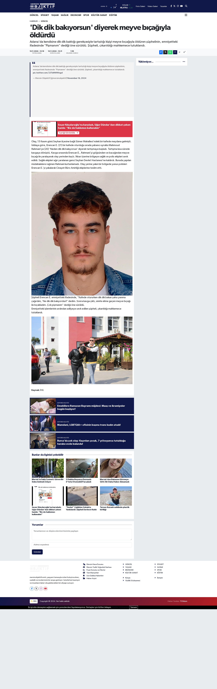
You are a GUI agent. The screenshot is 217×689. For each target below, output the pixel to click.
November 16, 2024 (76, 78)
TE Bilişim (183, 601)
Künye (127, 578)
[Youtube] (45, 589)
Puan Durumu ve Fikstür (96, 570)
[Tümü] (184, 62)
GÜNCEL (34, 15)
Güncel (44, 21)
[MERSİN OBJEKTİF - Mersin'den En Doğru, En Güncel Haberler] (55, 6)
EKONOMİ (76, 15)
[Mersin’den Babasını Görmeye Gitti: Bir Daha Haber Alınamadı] (116, 468)
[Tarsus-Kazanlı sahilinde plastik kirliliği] (116, 496)
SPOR (86, 15)
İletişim (160, 578)
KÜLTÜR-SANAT (99, 15)
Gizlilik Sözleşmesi (132, 581)
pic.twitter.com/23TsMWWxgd (48, 73)
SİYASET (45, 15)
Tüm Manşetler (93, 573)
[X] (36, 589)
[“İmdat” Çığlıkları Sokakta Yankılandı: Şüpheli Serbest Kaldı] (82, 496)
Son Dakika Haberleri (95, 576)
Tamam (133, 607)
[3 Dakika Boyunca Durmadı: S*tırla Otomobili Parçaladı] (82, 468)
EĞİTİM (113, 15)
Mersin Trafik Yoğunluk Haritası (99, 567)
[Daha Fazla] (175, 52)
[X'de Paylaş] (165, 52)
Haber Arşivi (91, 578)
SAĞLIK (64, 15)
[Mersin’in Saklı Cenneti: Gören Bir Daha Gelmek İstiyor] (48, 468)
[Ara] (186, 6)
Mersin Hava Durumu (95, 564)
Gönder (37, 552)
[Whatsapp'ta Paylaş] (170, 52)
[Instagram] (41, 589)
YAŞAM (55, 15)
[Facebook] (32, 589)
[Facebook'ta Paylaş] (161, 52)
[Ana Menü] (186, 15)
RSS (35, 601)
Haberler (34, 21)
